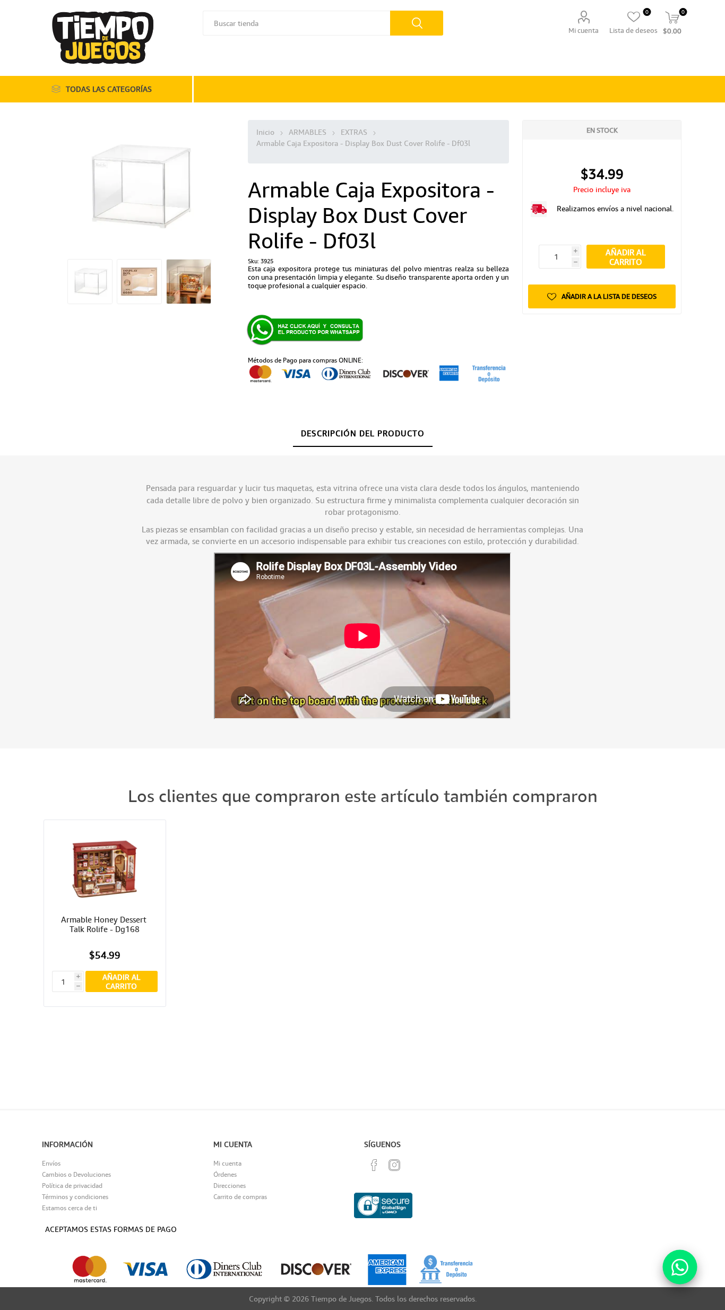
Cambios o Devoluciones (76, 1174)
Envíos (51, 1163)
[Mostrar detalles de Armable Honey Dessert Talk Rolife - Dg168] (105, 869)
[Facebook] (374, 1165)
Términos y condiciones (75, 1197)
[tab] (363, 433)
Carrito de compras (240, 1197)
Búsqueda (416, 23)
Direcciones (229, 1186)
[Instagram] (394, 1165)
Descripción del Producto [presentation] (363, 433)
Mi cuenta (583, 30)
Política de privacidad (72, 1186)
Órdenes (225, 1174)
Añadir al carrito (626, 256)
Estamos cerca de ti (69, 1208)
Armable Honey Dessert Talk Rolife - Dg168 (105, 924)
